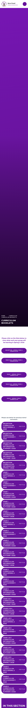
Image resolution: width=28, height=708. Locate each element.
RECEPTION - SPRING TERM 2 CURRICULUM (14, 350)
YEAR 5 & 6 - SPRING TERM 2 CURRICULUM (14, 384)
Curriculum (13, 315)
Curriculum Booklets (9, 317)
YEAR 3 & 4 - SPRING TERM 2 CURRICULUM (14, 360)
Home (3, 315)
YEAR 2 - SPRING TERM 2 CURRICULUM (14, 399)
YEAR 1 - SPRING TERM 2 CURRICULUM (14, 375)
